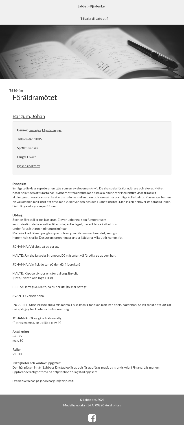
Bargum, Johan (29, 116)
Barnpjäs (35, 130)
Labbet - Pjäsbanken (92, 6)
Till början (16, 90)
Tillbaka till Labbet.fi (94, 18)
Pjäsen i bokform (28, 166)
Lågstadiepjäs (51, 130)
